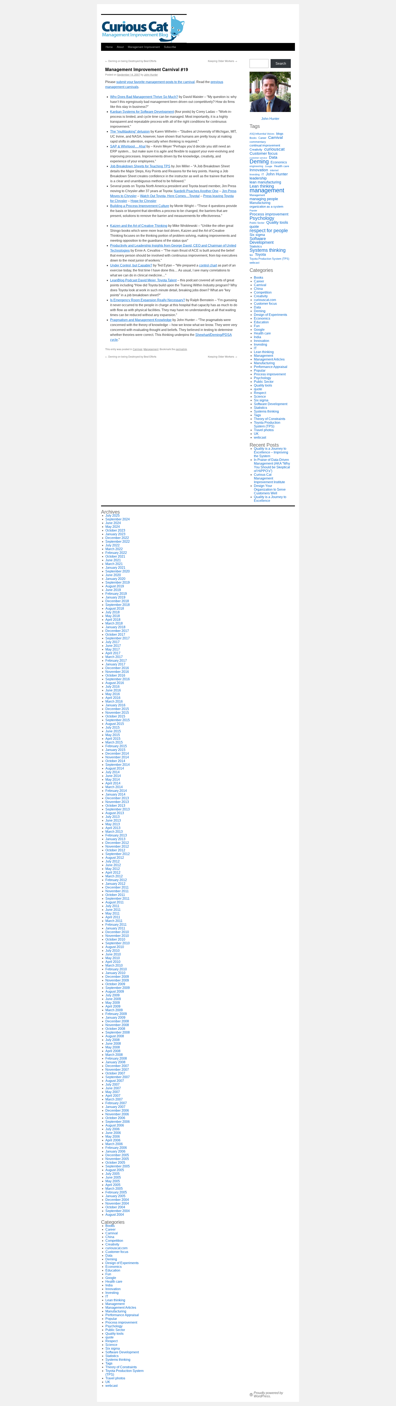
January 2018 (115, 627)
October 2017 (115, 634)
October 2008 (115, 1028)
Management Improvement (144, 47)
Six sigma (257, 235)
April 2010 (112, 962)
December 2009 (117, 976)
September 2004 (117, 1211)
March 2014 (114, 787)
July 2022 (112, 545)
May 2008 (112, 1047)
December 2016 (117, 668)
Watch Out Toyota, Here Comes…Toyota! (170, 196)
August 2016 (114, 683)
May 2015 (112, 735)
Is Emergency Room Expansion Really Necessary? (147, 300)
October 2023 (115, 530)
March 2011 (114, 921)
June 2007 (113, 1088)
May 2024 (112, 526)
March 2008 (114, 1054)
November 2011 (117, 891)
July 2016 (112, 686)
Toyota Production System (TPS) (269, 258)
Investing (255, 174)
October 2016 (115, 675)
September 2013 (117, 809)
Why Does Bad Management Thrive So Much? (144, 97)
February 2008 (116, 1058)
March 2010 (114, 965)
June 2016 (113, 690)
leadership (258, 178)
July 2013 (112, 816)
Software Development (262, 240)
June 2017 (113, 645)
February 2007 (116, 1103)
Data (273, 157)
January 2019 (115, 597)
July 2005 (112, 1173)
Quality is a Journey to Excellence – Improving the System (271, 452)
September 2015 (117, 720)
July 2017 (112, 642)
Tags (257, 415)
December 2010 (117, 932)
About (120, 47)
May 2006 (112, 1136)
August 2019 (114, 586)
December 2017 (117, 631)
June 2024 (113, 523)
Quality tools (277, 222)
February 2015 (116, 746)
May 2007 (112, 1092)
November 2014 (117, 757)
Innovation (259, 170)
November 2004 (117, 1203)
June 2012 (113, 865)
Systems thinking (268, 250)
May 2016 (112, 694)
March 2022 (114, 549)
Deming (259, 161)
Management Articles (269, 359)
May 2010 (112, 958)
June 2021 (113, 560)
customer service (258, 158)
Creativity (256, 149)
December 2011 (117, 887)
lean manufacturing (265, 182)
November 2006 (117, 1114)
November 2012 (117, 846)
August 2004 (114, 1214)
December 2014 (117, 753)
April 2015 (112, 738)
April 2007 (112, 1095)
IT (263, 174)
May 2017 (112, 649)
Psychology (262, 218)
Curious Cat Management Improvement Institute (269, 478)
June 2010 (113, 954)
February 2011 (116, 924)
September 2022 (117, 541)
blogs (279, 133)
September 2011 (117, 898)
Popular (253, 210)
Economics (279, 162)
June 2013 (113, 820)
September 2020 (117, 571)
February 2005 (116, 1192)
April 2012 (112, 872)
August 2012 (114, 857)
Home (109, 47)
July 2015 (112, 727)
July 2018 (112, 612)
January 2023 (115, 534)
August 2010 (114, 947)
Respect (260, 393)
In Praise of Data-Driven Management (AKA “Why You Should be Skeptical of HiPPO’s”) (272, 465)
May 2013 (112, 824)
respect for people (269, 230)
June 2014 (113, 776)
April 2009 (112, 1006)
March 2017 (114, 657)
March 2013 (114, 831)
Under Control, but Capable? (131, 265)
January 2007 (115, 1107)
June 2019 (113, 590)
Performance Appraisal (270, 367)
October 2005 (115, 1162)
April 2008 (112, 1051)
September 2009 (117, 988)
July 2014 (112, 772)
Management (151, 349)
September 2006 (117, 1121)
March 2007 (114, 1099)
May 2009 (112, 1002)
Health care (281, 166)
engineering (256, 166)
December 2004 (117, 1199)
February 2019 (116, 593)
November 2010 (117, 935)
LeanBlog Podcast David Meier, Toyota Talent (143, 280)
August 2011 (114, 902)
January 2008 (115, 1062)
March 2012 (114, 876)
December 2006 (117, 1110)
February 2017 (116, 660)
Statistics (256, 246)
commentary (258, 141)
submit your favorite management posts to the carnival (155, 82)
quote (254, 226)
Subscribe (170, 47)
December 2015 (117, 709)
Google (268, 166)
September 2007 (117, 1077)
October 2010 (115, 939)
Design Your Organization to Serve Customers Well (270, 489)
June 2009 (113, 999)
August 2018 (114, 608)
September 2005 (117, 1166)
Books (253, 138)
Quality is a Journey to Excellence (270, 498)
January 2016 (115, 705)
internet (274, 170)
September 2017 (117, 638)
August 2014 (114, 768)
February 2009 (116, 1014)
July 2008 (112, 1040)
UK (256, 433)
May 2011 (112, 913)
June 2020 (113, 575)
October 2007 (115, 1073)
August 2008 (114, 1036)
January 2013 (115, 839)
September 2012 (117, 854)
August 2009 (114, 991)
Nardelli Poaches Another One (196, 191)
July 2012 (112, 861)
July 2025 (112, 515)
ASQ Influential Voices (262, 133)
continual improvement (265, 145)
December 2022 (117, 538)
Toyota (260, 254)
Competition (263, 292)
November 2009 (117, 980)
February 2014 (116, 790)
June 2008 (113, 1043)
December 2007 (117, 1066)
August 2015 (114, 724)
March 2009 (114, 1010)
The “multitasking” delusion (130, 131)
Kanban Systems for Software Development (142, 111)
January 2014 (115, 794)
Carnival (137, 349)
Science (260, 396)
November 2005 (117, 1159)
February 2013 (116, 835)
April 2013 (112, 828)
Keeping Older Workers (222, 61)
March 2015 (114, 742)
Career (262, 137)
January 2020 (115, 578)
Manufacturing (260, 203)
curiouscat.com (265, 300)
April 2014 (112, 783)
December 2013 (117, 798)
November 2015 (117, 712)
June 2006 (113, 1133)
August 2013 (114, 813)
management (267, 190)
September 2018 (117, 605)
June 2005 (113, 1177)
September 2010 (117, 943)
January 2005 (115, 1196)
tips (251, 255)
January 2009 (115, 1017)
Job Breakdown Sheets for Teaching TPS (140, 166)
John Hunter (151, 74)
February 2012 (116, 880)
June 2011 (113, 909)
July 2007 (112, 1084)
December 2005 (117, 1155)
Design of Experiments (270, 314)
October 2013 (115, 805)
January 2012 (115, 883)
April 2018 (112, 619)
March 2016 (114, 701)
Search (281, 63)
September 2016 (117, 679)
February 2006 (116, 1147)
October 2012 (115, 850)
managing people (264, 199)
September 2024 (117, 519)
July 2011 (112, 906)
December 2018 (117, 601)
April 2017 (112, 653)
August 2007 (114, 1080)
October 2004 (115, 1207)
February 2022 (116, 552)
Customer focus (264, 153)
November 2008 (117, 1025)
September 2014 (117, 764)
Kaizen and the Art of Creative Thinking (138, 225)
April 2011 (112, 917)
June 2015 (113, 731)
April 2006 (112, 1140)
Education (261, 322)
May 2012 (112, 869)
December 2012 (117, 843)
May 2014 (112, 779)
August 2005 (114, 1170)
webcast (254, 262)
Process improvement (269, 214)
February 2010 (116, 969)
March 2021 (114, 564)
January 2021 (115, 567)
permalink (181, 349)
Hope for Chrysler (143, 201)
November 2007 (117, 1069)
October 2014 (115, 761)
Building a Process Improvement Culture (139, 206)
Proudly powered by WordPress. (268, 1394)
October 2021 (115, 556)
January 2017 (115, 664)
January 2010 (115, 973)
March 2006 (114, 1144)
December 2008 (117, 1021)
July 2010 (112, 950)
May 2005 (112, 1181)
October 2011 (115, 895)
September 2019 (117, 582)
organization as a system (266, 206)
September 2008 (117, 1032)
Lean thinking (262, 186)
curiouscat (274, 149)
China (258, 288)
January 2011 (115, 928)
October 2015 (115, 716)
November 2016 (117, 671)
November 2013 (117, 802)
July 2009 (112, 995)
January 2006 (115, 1151)
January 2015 (115, 750)
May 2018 (112, 616)
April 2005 (112, 1185)
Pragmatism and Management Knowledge (141, 320)
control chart (208, 265)
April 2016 (112, 697)
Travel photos (264, 430)
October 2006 (115, 1118)
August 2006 (114, 1125)
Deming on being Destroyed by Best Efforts (130, 61)
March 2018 (114, 623)
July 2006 (112, 1129)
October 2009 (115, 984)
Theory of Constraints (269, 419)
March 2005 (114, 1188)
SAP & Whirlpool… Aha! (128, 146)
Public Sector (257, 222)
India (257, 337)
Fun (257, 326)
